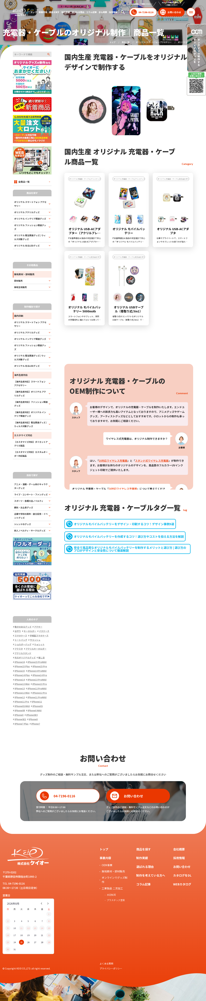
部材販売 (18, 280)
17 (15, 935)
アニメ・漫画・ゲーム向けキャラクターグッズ (31, 486)
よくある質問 (106, 963)
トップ (34, 12)
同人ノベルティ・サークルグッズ (29, 530)
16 (8, 935)
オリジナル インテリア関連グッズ (30, 218)
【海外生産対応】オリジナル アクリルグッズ (30, 393)
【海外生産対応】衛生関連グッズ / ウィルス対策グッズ (30, 424)
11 (21, 928)
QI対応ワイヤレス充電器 (113, 460)
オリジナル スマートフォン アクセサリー (154, 42)
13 (35, 928)
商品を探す (54, 12)
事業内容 (43, 12)
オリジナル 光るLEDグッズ (27, 245)
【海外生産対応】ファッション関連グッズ (31, 403)
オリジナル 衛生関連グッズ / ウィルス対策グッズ (30, 237)
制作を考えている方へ (150, 875)
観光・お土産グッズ (23, 507)
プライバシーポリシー (111, 968)
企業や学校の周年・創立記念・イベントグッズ (31, 515)
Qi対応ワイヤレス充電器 (123, 489)
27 (35, 942)
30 (8, 949)
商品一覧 (126, 42)
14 (42, 928)
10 (15, 928)
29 (49, 942)
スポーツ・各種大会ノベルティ (28, 500)
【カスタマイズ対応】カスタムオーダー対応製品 (31, 453)
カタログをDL (182, 875)
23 (8, 942)
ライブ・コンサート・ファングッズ (31, 494)
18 (21, 935)
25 (21, 942)
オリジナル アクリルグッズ (27, 212)
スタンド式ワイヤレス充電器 (152, 460)
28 (42, 942)
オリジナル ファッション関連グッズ (30, 227)
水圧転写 (111, 895)
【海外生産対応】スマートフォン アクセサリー (30, 383)
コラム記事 (91, 12)
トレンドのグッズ (22, 524)
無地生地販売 (20, 287)
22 (49, 935)
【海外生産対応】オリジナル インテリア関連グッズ (30, 414)
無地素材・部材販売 (113, 871)
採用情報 (113, 12)
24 (15, 942)
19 (28, 935)
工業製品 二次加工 (112, 888)
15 (49, 928)
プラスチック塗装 (116, 900)
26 (28, 942)
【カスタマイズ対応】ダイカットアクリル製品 (31, 443)
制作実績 (65, 12)
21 (42, 935)
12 (28, 928)
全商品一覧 (24, 181)
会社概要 (103, 12)
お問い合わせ (182, 867)
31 (15, 949)
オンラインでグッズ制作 (114, 880)
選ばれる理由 (78, 12)
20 (35, 935)
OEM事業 (107, 865)
